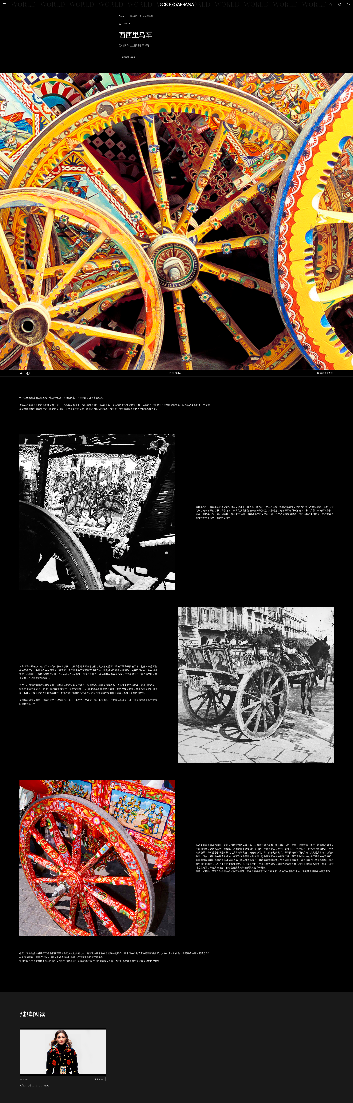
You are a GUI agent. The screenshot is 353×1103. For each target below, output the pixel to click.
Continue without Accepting (210, 114)
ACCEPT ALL (196, 152)
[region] (177, 134)
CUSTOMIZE (167, 152)
